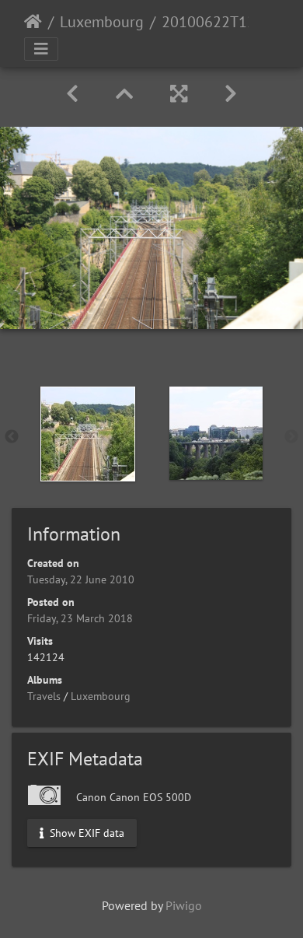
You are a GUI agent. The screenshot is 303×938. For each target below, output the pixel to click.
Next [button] (291, 437)
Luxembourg (102, 22)
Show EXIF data (85, 832)
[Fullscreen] (179, 94)
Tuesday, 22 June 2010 (80, 579)
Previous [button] (11, 437)
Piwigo (183, 905)
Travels (44, 696)
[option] (87, 434)
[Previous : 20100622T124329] (72, 94)
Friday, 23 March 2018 (80, 618)
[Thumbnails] (124, 94)
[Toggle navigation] (41, 49)
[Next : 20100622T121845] (231, 94)
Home (33, 21)
